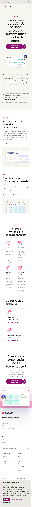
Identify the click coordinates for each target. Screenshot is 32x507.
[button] (27, 2)
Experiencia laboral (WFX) (8, 428)
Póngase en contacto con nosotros (23, 469)
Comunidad (4, 464)
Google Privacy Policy (18, 495)
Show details (7, 503)
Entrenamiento (5, 461)
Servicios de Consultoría (7, 459)
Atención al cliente (6, 456)
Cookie (27, 493)
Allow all (6, 499)
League (3, 444)
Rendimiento (5, 423)
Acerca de (19, 456)
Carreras (19, 459)
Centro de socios (20, 466)
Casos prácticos (21, 478)
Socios (18, 464)
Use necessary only (17, 499)
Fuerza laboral (5, 420)
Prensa (18, 461)
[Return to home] (8, 413)
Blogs (3, 478)
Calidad (3, 425)
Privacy (20, 493)
